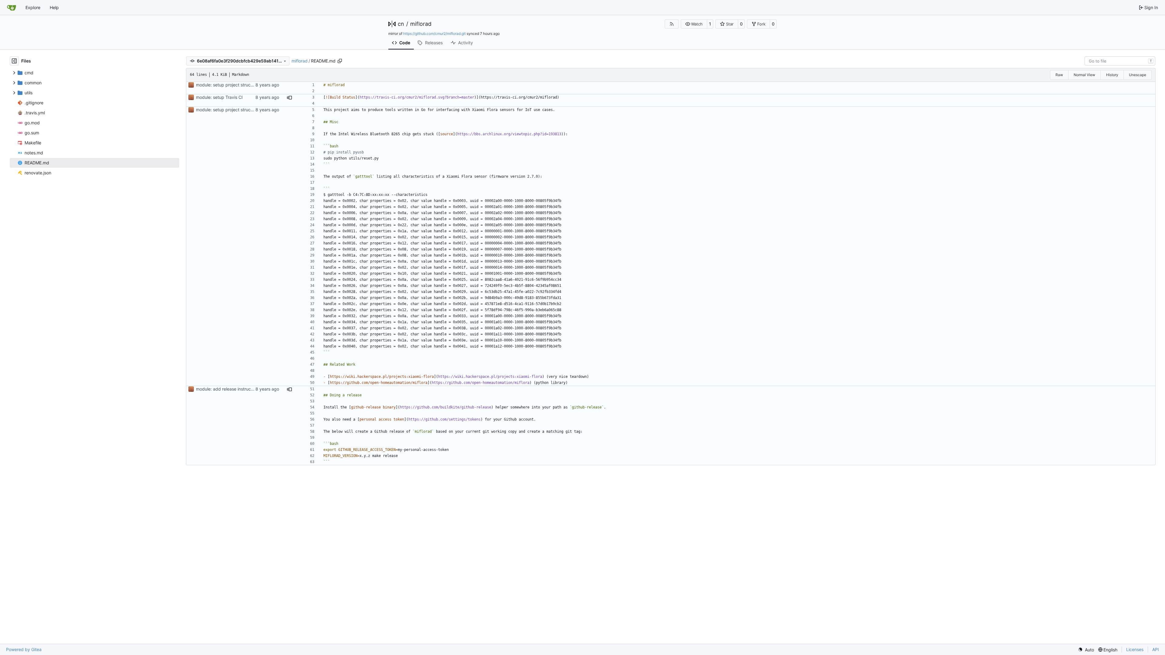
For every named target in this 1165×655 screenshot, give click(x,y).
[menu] (1086, 649)
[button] (694, 24)
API (1155, 649)
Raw (1059, 74)
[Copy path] (340, 61)
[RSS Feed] (672, 24)
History (1112, 74)
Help (54, 7)
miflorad (420, 24)
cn (401, 24)
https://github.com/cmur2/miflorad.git (434, 33)
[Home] (11, 7)
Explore (32, 7)
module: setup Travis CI (219, 97)
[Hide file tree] (14, 61)
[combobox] (1120, 61)
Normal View (1084, 74)
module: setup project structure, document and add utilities (255, 84)
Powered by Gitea (24, 649)
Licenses (1134, 649)
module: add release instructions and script (239, 388)
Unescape (1137, 74)
